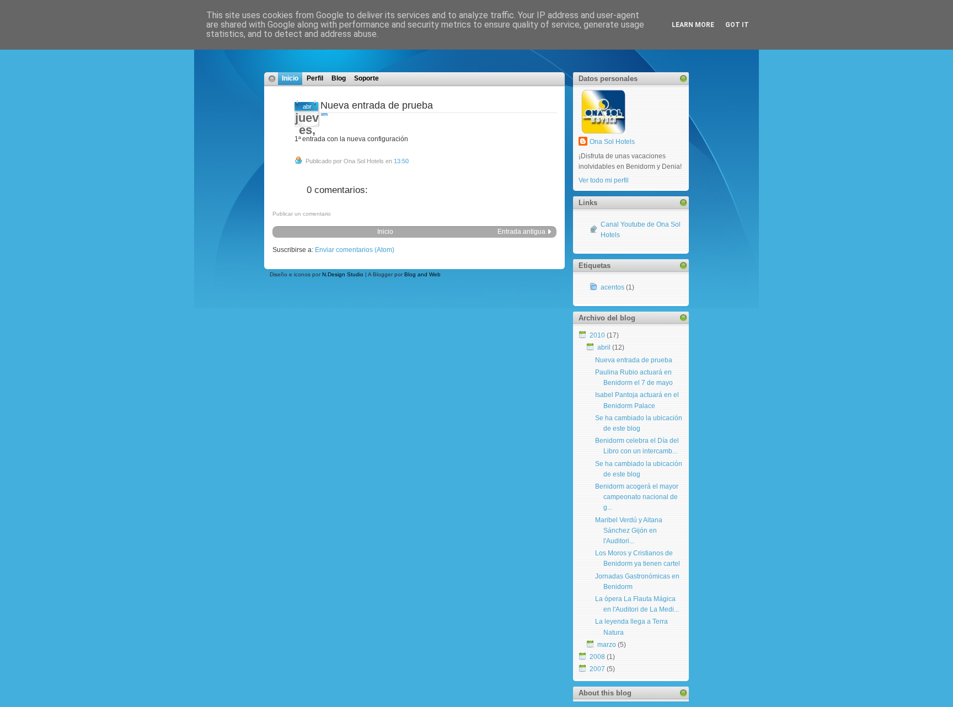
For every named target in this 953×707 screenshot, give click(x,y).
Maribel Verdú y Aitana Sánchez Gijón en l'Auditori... (628, 530)
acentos (612, 287)
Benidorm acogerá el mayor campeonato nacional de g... (636, 497)
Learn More (693, 25)
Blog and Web (422, 274)
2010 (597, 335)
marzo (606, 645)
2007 (597, 669)
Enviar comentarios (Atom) (354, 250)
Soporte (366, 78)
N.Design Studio (342, 274)
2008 (597, 657)
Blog (338, 78)
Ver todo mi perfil (604, 180)
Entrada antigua (521, 231)
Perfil (315, 78)
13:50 (401, 161)
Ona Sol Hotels (612, 142)
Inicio (290, 78)
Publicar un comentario (301, 214)
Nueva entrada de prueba (376, 105)
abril (604, 347)
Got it (737, 25)
